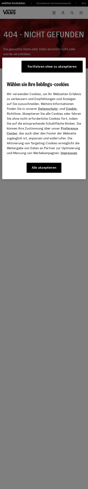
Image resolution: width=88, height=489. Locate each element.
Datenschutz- (48, 109)
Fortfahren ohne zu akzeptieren (52, 66)
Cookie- (72, 109)
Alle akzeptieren (44, 167)
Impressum (69, 153)
